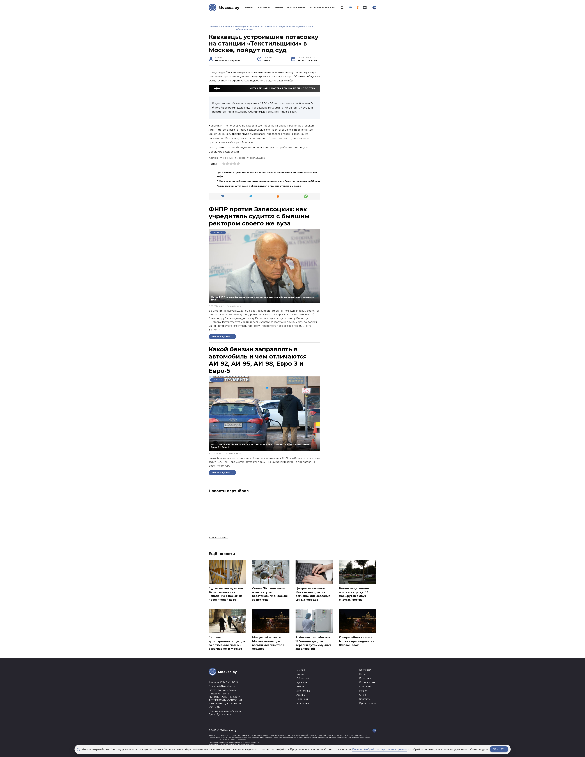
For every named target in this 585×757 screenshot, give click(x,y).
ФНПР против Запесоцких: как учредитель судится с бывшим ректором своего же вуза (259, 216)
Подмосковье (296, 7)
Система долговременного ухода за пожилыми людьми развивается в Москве (227, 643)
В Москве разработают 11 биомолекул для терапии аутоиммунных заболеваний (313, 643)
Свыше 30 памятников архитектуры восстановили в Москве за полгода (270, 594)
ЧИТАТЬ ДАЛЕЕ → (222, 336)
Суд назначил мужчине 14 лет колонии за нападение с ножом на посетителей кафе (226, 594)
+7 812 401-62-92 (229, 682)
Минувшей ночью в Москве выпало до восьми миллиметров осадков (268, 643)
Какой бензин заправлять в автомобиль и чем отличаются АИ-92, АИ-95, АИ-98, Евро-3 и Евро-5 (258, 360)
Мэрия (279, 7)
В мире (300, 670)
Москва (240, 157)
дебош (214, 157)
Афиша (300, 695)
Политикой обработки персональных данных (379, 749)
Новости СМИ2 (218, 537)
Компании (365, 686)
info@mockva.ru (226, 686)
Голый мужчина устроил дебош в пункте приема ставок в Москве (259, 185)
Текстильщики (257, 157)
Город (300, 674)
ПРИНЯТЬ (499, 749)
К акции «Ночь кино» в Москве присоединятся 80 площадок (356, 641)
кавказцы (227, 157)
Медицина (302, 703)
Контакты (364, 699)
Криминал (264, 7)
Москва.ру (229, 7)
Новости (217, 380)
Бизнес (249, 7)
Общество (218, 232)
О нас (362, 695)
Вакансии (302, 699)
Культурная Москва (322, 7)
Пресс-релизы (367, 703)
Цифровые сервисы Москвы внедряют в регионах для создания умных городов (313, 594)
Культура (301, 682)
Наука (362, 674)
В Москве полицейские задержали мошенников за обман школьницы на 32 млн (268, 181)
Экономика (303, 690)
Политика (365, 678)
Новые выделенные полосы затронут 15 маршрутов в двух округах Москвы (354, 594)
